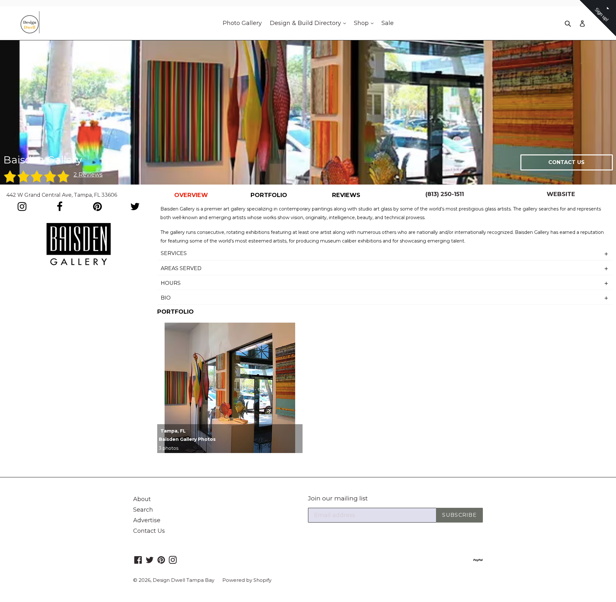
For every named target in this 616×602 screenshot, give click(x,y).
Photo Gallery (242, 23)
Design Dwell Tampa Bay (183, 580)
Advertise (146, 520)
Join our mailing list (338, 498)
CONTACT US (566, 162)
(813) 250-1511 (444, 194)
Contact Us (149, 530)
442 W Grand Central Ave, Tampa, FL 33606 (61, 195)
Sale (387, 23)
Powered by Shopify (246, 580)
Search (143, 509)
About (142, 499)
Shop (365, 23)
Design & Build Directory (309, 23)
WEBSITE (561, 194)
